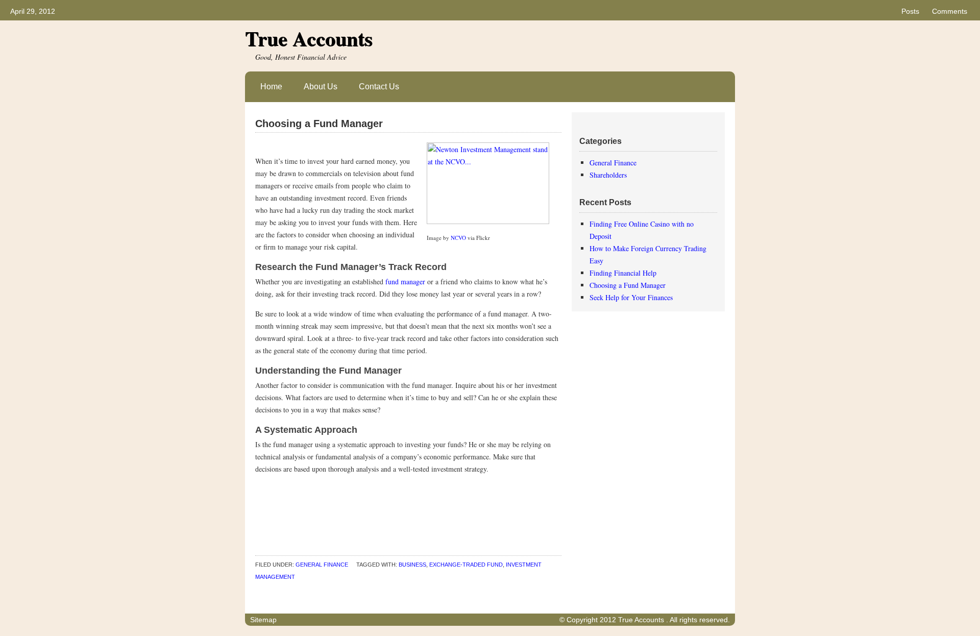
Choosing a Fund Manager (319, 123)
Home (271, 86)
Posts (910, 11)
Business (412, 564)
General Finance (322, 564)
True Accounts (309, 38)
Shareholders (608, 175)
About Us (320, 86)
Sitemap (263, 620)
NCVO (458, 237)
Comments (949, 11)
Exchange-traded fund (466, 564)
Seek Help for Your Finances (631, 297)
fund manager (405, 281)
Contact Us (379, 86)
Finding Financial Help (623, 273)
